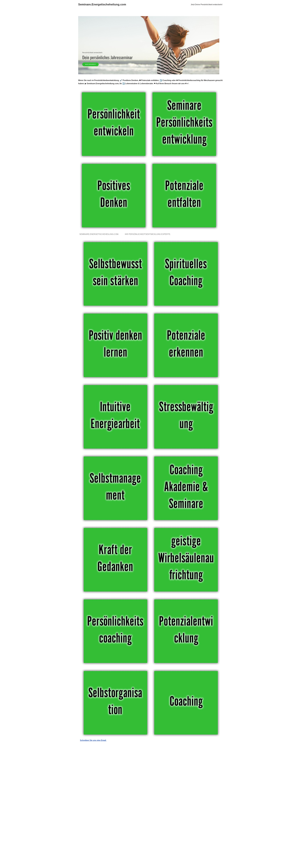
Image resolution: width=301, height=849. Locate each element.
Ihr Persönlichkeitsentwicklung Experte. (148, 234)
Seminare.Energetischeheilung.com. (99, 234)
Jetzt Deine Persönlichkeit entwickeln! (206, 5)
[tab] (99, 234)
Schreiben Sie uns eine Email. (93, 740)
